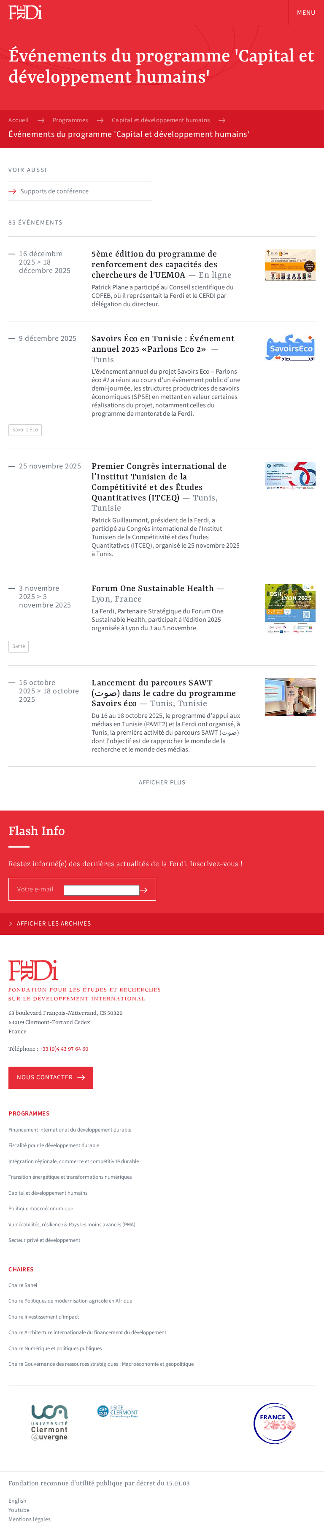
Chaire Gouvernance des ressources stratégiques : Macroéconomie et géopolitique (101, 1364)
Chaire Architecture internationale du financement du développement (87, 1332)
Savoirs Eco (25, 429)
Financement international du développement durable (69, 1130)
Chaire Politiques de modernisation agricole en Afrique (70, 1301)
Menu (306, 12)
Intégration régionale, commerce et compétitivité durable (73, 1161)
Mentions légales (29, 1519)
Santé (18, 646)
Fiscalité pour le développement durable (53, 1145)
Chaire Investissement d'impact (43, 1317)
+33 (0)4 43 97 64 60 (64, 1049)
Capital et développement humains (161, 120)
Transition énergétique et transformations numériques (70, 1177)
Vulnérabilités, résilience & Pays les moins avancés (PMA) (71, 1224)
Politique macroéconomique (40, 1208)
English (17, 1501)
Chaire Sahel (22, 1285)
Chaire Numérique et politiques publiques (55, 1348)
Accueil (18, 120)
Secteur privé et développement (44, 1240)
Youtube (19, 1510)
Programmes (70, 120)
